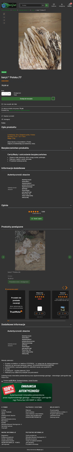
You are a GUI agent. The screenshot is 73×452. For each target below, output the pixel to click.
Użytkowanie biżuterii (7, 440)
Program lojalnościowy (56, 413)
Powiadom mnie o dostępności (18, 282)
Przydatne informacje (32, 444)
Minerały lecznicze (31, 439)
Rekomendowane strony (8, 419)
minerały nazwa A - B (24, 10)
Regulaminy (4, 435)
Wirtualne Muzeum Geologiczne (11, 424)
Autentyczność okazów (8, 415)
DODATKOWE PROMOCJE (33, 417)
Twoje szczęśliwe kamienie (34, 440)
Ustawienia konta (55, 415)
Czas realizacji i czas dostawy (34, 413)
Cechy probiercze (31, 435)
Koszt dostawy (30, 412)
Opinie (3, 413)
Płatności (28, 410)
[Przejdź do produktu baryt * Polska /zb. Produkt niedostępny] (30, 250)
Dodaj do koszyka (26, 99)
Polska (3, 123)
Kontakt (3, 417)
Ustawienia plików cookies (58, 412)
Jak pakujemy (30, 442)
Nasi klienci (4, 421)
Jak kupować (5, 444)
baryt (33, 10)
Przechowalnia (54, 410)
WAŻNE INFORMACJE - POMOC (10, 442)
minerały (14, 10)
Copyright (4, 428)
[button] (46, 5)
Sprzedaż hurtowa (6, 426)
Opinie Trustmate (6, 412)
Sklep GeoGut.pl (5, 10)
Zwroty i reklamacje (7, 439)
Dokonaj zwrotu (54, 417)
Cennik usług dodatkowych (34, 415)
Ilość (2, 90)
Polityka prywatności (7, 437)
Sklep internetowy (34, 449)
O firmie (3, 410)
